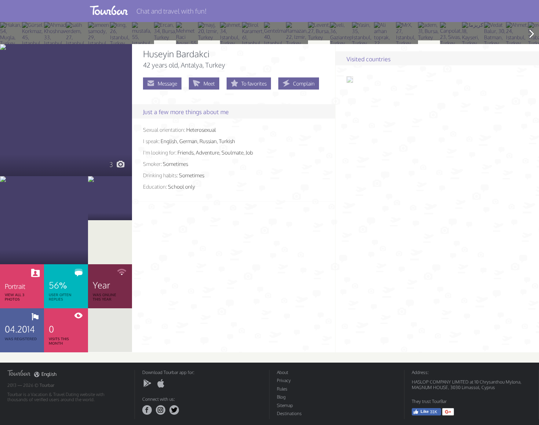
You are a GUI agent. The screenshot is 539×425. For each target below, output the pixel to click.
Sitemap (285, 405)
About (282, 372)
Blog (281, 397)
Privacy (284, 380)
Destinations (289, 413)
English (48, 374)
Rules (282, 389)
